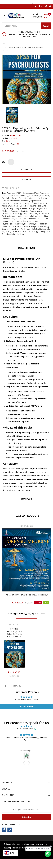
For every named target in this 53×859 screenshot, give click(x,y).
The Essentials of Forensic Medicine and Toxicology (26, 595)
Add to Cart (27, 170)
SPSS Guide (29, 224)
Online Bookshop (21, 206)
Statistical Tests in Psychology (25, 231)
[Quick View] (36, 566)
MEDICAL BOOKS (26, 526)
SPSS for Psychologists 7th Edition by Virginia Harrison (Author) (14, 633)
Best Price (44, 195)
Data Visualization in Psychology (15, 200)
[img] (26, 726)
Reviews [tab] (26, 499)
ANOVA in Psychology (40, 193)
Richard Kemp (44, 216)
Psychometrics (36, 211)
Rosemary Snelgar (9, 218)
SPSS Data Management (29, 218)
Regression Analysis (32, 213)
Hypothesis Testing (21, 203)
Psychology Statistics (19, 211)
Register (38, 17)
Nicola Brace (7, 206)
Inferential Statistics (38, 203)
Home (4, 44)
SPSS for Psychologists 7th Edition (21, 222)
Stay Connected (11, 824)
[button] (24, 762)
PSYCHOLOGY (16, 135)
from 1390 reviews (25, 728)
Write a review (26, 706)
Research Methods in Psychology (23, 216)
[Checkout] (50, 6)
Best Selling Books (9, 198)
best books (34, 195)
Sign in (36, 14)
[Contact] (46, 6)
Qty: (3, 162)
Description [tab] (26, 248)
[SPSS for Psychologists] (12, 114)
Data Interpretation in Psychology (33, 198)
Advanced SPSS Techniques (18, 193)
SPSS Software (14, 226)
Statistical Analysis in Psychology (35, 226)
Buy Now (27, 179)
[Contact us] (48, 854)
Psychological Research (20, 208)
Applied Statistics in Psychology (15, 195)
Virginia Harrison (17, 234)
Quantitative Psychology (12, 213)
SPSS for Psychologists (21, 221)
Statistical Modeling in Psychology (16, 229)
